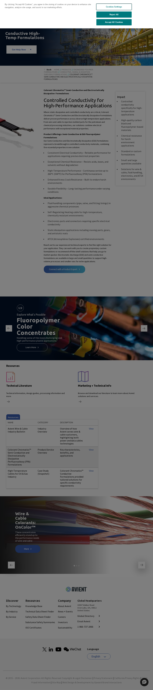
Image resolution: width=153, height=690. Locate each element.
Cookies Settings (114, 7)
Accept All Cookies (114, 22)
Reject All (114, 14)
